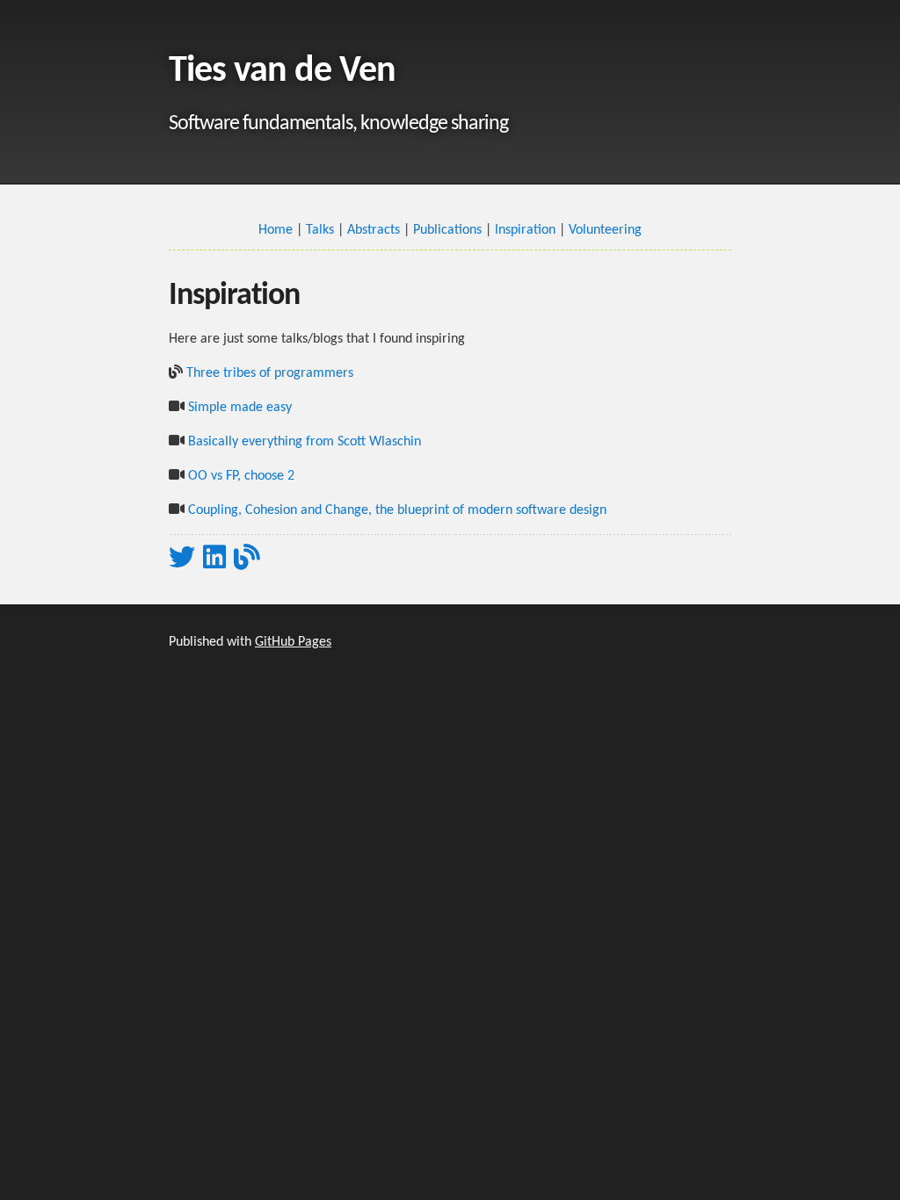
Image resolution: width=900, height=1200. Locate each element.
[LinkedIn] (214, 557)
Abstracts (373, 230)
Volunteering (605, 230)
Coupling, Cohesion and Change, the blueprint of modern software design (397, 510)
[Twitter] (182, 557)
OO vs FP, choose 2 (241, 476)
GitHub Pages (293, 642)
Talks (320, 230)
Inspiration (525, 230)
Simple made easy (240, 408)
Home (275, 230)
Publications (447, 230)
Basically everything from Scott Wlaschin (304, 442)
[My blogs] (247, 557)
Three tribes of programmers (269, 373)
